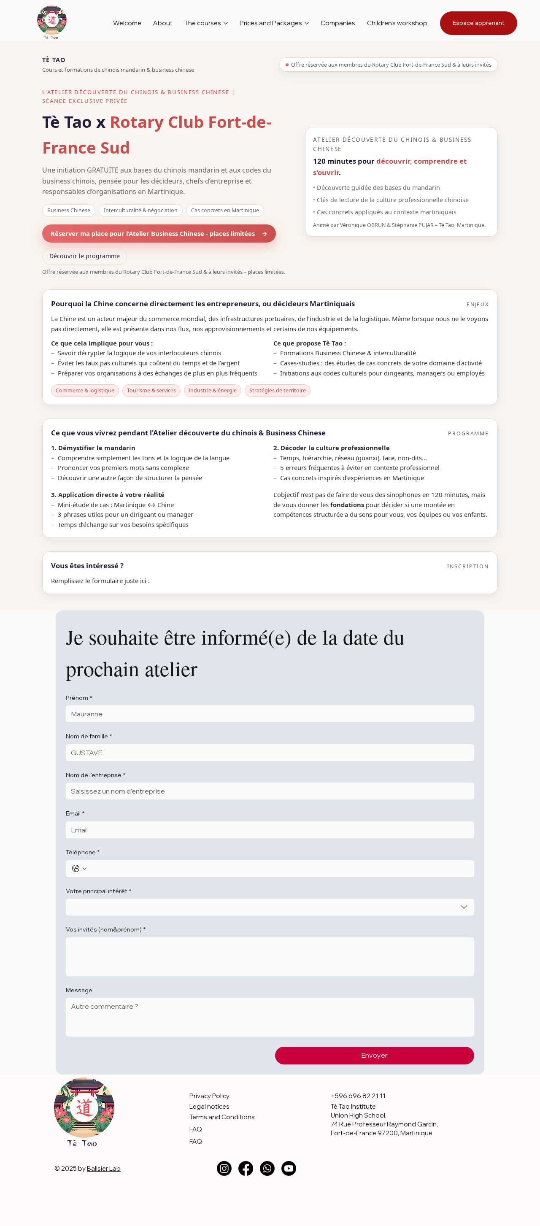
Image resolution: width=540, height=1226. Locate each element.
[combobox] (270, 907)
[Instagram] (224, 1168)
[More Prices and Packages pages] (307, 23)
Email (75, 813)
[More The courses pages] (226, 23)
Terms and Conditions (222, 1117)
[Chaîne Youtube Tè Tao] (288, 1168)
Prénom (79, 698)
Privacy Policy (209, 1096)
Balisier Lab (104, 1168)
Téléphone (83, 852)
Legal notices (209, 1106)
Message (79, 990)
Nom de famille (89, 736)
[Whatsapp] (267, 1168)
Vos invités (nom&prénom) (106, 929)
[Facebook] (245, 1168)
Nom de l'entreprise (95, 775)
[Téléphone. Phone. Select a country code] (79, 869)
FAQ (195, 1129)
